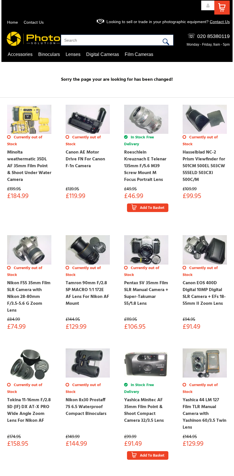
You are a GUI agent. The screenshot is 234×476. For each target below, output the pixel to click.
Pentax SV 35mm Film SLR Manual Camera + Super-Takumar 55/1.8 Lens (146, 293)
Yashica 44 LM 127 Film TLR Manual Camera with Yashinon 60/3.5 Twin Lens (204, 413)
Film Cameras (139, 54)
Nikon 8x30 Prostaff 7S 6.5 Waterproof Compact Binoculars (86, 406)
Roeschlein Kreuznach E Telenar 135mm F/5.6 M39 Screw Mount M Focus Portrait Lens (145, 166)
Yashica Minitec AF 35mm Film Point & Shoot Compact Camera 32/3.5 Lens (144, 410)
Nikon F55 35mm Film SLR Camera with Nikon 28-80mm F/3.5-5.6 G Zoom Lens (29, 296)
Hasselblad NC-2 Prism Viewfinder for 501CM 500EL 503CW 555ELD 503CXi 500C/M (204, 166)
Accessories (20, 54)
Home (12, 22)
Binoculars (49, 54)
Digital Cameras (102, 54)
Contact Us (34, 22)
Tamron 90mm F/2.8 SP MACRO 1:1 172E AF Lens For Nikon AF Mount (87, 293)
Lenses (73, 54)
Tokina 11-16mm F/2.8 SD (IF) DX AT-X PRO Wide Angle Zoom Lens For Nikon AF (29, 410)
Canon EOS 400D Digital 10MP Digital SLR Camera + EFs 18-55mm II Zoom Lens (204, 293)
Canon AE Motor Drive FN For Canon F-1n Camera (85, 159)
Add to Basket (152, 208)
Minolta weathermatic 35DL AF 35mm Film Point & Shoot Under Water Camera (29, 166)
